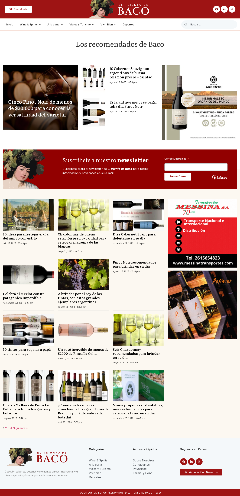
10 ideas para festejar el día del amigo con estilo (25, 236)
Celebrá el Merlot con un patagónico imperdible (24, 295)
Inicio (9, 24)
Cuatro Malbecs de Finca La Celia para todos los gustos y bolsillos (27, 408)
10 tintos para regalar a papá (27, 349)
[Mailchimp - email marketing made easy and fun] (220, 179)
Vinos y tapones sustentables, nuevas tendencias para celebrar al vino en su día (138, 408)
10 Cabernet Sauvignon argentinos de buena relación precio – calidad (131, 72)
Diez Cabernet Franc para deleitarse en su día (134, 236)
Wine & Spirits (29, 24)
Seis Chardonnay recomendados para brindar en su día (136, 353)
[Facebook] (216, 9)
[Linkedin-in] (224, 9)
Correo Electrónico (176, 158)
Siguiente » (20, 428)
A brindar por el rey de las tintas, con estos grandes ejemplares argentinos (80, 297)
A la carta (53, 24)
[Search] (185, 24)
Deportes (128, 24)
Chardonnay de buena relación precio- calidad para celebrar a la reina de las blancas (82, 240)
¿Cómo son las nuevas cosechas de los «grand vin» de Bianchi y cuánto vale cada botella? (83, 411)
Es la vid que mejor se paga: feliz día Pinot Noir (133, 104)
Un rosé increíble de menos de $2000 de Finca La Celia (83, 351)
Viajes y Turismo (80, 24)
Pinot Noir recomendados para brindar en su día (134, 264)
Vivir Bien (106, 24)
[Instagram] (232, 9)
